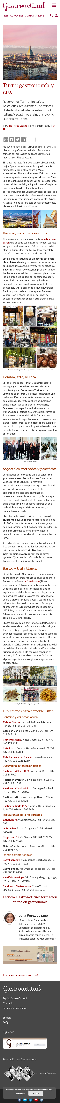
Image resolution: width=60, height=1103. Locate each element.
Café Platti (9, 748)
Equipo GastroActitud (15, 998)
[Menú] (54, 4)
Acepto (36, 1093)
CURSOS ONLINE (34, 15)
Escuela (7, 1017)
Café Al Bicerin (11, 722)
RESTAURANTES (13, 15)
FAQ (5, 1022)
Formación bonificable (15, 1008)
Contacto (8, 1003)
